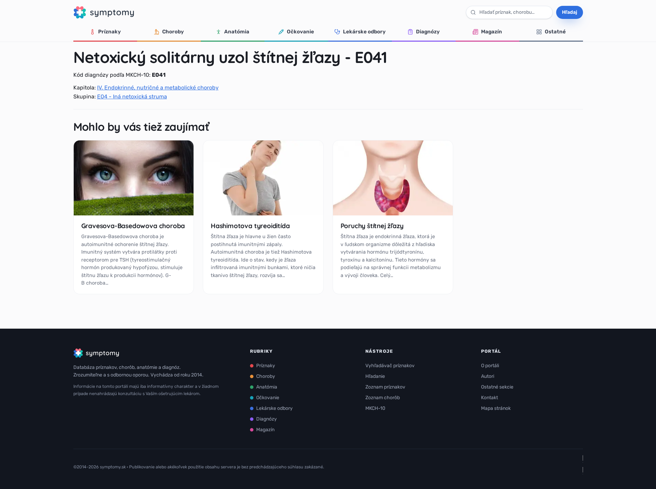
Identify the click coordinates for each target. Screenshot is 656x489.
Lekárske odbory (364, 32)
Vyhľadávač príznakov (390, 366)
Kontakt (489, 398)
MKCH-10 (375, 408)
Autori (487, 376)
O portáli (490, 366)
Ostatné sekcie (497, 387)
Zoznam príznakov (385, 387)
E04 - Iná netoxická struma (132, 96)
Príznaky (109, 32)
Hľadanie (375, 376)
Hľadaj (569, 12)
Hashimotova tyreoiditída (250, 226)
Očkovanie (300, 32)
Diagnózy (428, 32)
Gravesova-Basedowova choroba (133, 226)
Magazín (491, 32)
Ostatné (555, 32)
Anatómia (236, 32)
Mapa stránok (496, 408)
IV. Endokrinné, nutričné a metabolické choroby (158, 87)
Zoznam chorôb (382, 398)
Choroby (173, 32)
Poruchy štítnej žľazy (372, 226)
